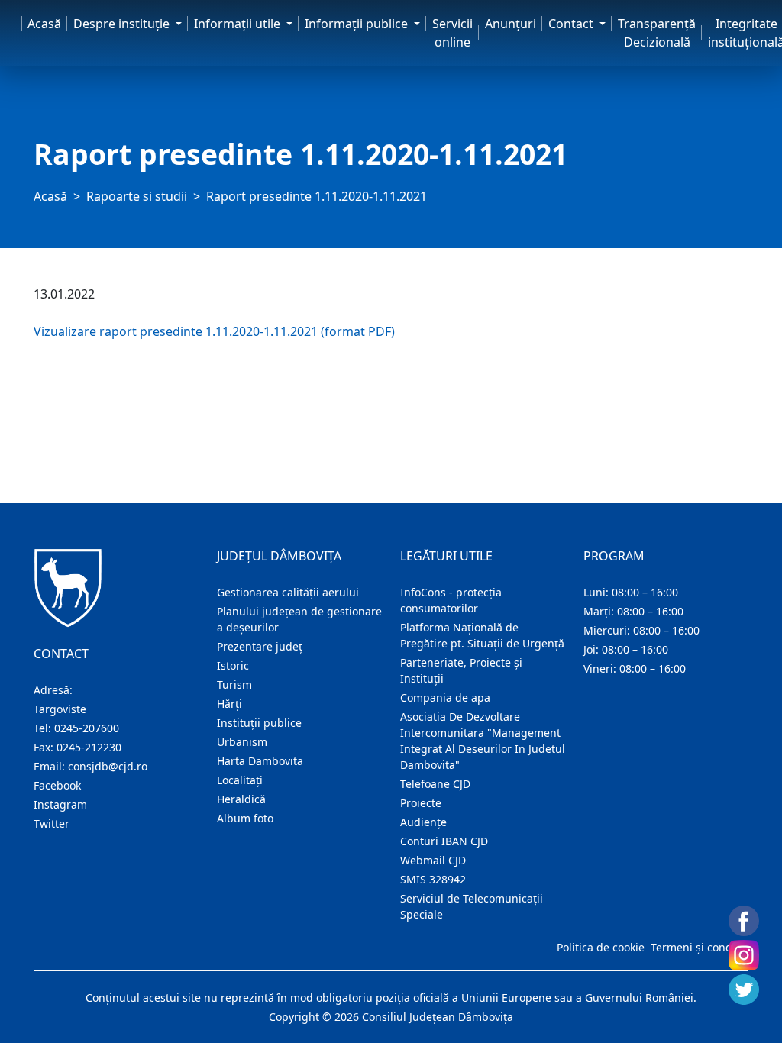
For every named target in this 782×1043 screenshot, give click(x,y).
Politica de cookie (601, 947)
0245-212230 (89, 747)
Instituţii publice (259, 722)
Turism (234, 684)
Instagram (60, 804)
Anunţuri (510, 23)
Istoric (233, 665)
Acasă (44, 23)
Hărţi (229, 703)
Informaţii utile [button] (238, 23)
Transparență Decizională (657, 32)
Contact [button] (572, 23)
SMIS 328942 (433, 879)
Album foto (245, 818)
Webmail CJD (433, 860)
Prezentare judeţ (259, 646)
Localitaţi (240, 780)
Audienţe (423, 822)
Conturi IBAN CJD (444, 841)
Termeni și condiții (698, 947)
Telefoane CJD (435, 784)
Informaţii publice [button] (358, 23)
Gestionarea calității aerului (288, 592)
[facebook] (744, 921)
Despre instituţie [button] (123, 23)
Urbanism (242, 742)
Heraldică (241, 799)
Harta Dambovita (260, 761)
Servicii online (452, 32)
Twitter (51, 823)
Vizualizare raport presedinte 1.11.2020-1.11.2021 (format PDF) (214, 331)
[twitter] (744, 989)
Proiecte (420, 803)
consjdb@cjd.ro (107, 766)
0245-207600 (86, 728)
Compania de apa (445, 697)
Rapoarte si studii (136, 196)
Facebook (57, 785)
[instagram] (744, 955)
